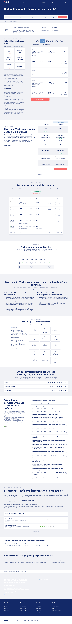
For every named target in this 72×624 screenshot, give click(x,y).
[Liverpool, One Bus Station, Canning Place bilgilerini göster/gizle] (66, 514)
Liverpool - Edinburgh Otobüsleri (59, 560)
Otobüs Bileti (18, 2)
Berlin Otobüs (23, 610)
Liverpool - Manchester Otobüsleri (11, 562)
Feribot (29, 2)
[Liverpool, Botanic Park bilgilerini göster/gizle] (66, 526)
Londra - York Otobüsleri (41, 562)
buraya (44, 237)
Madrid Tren (7, 605)
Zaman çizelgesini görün (9, 68)
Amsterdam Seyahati (56, 610)
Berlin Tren (6, 610)
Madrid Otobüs (23, 605)
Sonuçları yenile (35, 193)
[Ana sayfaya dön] (7, 2)
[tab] (36, 44)
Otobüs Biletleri (23, 602)
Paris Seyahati (55, 608)
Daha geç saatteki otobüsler (55, 232)
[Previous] (19, 259)
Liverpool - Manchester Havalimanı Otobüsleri (30, 562)
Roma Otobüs (23, 606)
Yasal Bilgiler (17, 620)
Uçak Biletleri (39, 602)
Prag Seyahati (55, 612)
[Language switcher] (44, 2)
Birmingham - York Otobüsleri (58, 562)
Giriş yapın (66, 2)
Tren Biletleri (7, 602)
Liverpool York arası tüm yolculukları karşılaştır (14, 547)
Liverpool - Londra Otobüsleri (10, 560)
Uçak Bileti (25, 2)
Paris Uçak (38, 608)
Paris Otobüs (23, 608)
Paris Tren (6, 608)
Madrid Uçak (39, 605)
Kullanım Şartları (25, 620)
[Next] (65, 40)
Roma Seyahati (55, 606)
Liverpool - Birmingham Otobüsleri (27, 560)
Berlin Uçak (38, 610)
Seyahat (54, 602)
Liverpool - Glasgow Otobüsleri (42, 560)
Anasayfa (6, 571)
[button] (33, 17)
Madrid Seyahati (55, 605)
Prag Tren (6, 612)
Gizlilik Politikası (34, 620)
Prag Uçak (38, 612)
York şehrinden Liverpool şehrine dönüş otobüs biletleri (16, 545)
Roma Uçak (38, 606)
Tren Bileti (13, 2)
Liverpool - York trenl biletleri (42, 545)
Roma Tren (6, 606)
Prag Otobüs (23, 612)
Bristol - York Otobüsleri (9, 565)
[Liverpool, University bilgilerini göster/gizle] (66, 520)
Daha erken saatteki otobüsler (17, 232)
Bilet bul (9, 53)
